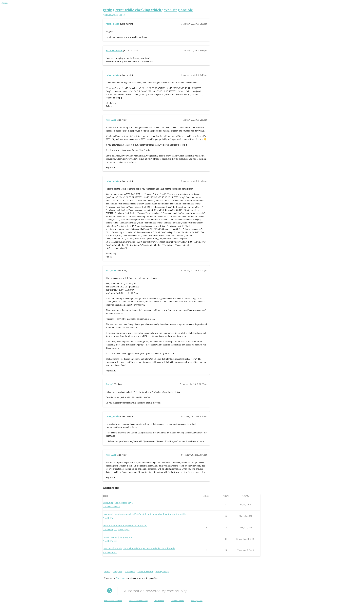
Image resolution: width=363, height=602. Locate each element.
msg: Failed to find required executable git (125, 525)
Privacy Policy (162, 571)
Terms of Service (145, 571)
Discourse (120, 578)
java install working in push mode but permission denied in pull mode (139, 548)
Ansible (4, 3)
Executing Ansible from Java (118, 502)
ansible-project (123, 530)
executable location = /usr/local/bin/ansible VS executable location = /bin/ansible (144, 514)
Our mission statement (113, 601)
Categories (117, 571)
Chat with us (159, 601)
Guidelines (130, 571)
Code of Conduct (177, 601)
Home (107, 571)
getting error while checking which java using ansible (148, 10)
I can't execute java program (117, 537)
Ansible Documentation (138, 601)
